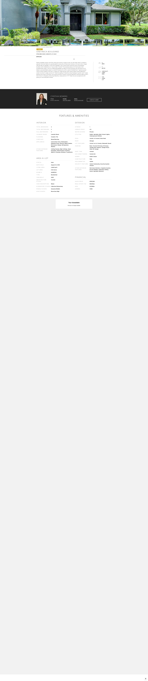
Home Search (69, 4)
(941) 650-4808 (67, 100)
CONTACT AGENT (94, 99)
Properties (61, 4)
